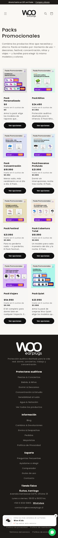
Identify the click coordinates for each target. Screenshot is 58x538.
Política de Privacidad (29, 445)
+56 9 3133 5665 (22, 503)
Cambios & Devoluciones (29, 425)
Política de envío (41, 532)
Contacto (29, 478)
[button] (5, 14)
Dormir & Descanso (29, 387)
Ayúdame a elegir (29, 463)
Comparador (29, 468)
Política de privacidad (17, 527)
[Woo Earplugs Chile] (29, 348)
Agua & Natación (29, 402)
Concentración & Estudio (29, 392)
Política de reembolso (41, 527)
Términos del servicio (19, 532)
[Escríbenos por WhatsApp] (52, 532)
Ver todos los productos (29, 407)
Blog (29, 420)
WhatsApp (38, 503)
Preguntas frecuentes (29, 458)
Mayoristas (29, 440)
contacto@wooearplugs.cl (29, 507)
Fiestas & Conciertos (29, 377)
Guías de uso (29, 473)
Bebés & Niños (29, 382)
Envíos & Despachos (29, 430)
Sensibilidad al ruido (29, 397)
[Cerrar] (55, 516)
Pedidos (29, 435)
